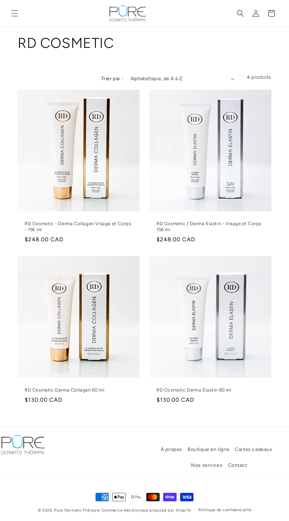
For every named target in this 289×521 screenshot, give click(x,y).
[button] (15, 13)
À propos (171, 449)
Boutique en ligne (208, 449)
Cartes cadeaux (253, 449)
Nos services (206, 465)
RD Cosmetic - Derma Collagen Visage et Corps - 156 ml (78, 226)
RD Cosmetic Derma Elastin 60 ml (194, 390)
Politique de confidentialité (225, 510)
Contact (237, 465)
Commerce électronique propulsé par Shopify (146, 510)
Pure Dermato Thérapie (77, 510)
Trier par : (112, 79)
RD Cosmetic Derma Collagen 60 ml (64, 390)
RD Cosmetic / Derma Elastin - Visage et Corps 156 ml (209, 226)
